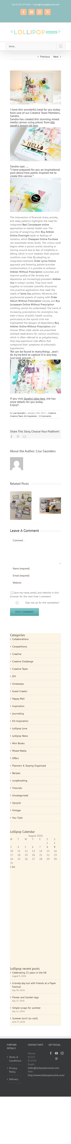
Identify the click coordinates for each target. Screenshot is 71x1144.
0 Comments (45, 416)
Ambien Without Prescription (26, 271)
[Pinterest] (56, 1058)
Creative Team (16, 416)
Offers (15, 758)
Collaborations (20, 639)
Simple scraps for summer (26, 1007)
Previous (45, 56)
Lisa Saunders (19, 413)
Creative (52, 413)
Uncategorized (20, 795)
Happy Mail (18, 698)
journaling (18, 713)
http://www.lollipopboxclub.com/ (46, 1075)
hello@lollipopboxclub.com (46, 4)
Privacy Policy (13, 1069)
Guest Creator (19, 691)
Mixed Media (19, 750)
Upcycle (16, 802)
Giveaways (18, 683)
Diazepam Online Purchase (43, 239)
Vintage (16, 810)
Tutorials (17, 788)
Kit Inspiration (30, 416)
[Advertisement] (35, 919)
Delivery (13, 1079)
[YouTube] (56, 1053)
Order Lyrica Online (45, 261)
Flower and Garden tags (25, 997)
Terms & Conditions (15, 1058)
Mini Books (18, 743)
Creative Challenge (22, 661)
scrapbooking (19, 780)
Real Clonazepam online (35, 224)
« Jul (12, 866)
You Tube (17, 817)
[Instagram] (62, 1053)
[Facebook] (50, 1053)
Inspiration (18, 706)
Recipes (16, 773)
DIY (14, 676)
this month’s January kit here (32, 123)
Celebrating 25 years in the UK (29, 972)
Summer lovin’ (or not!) (25, 1018)
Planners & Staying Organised (29, 765)
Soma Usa (25, 293)
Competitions (19, 646)
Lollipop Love (19, 728)
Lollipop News (20, 735)
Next (55, 56)
